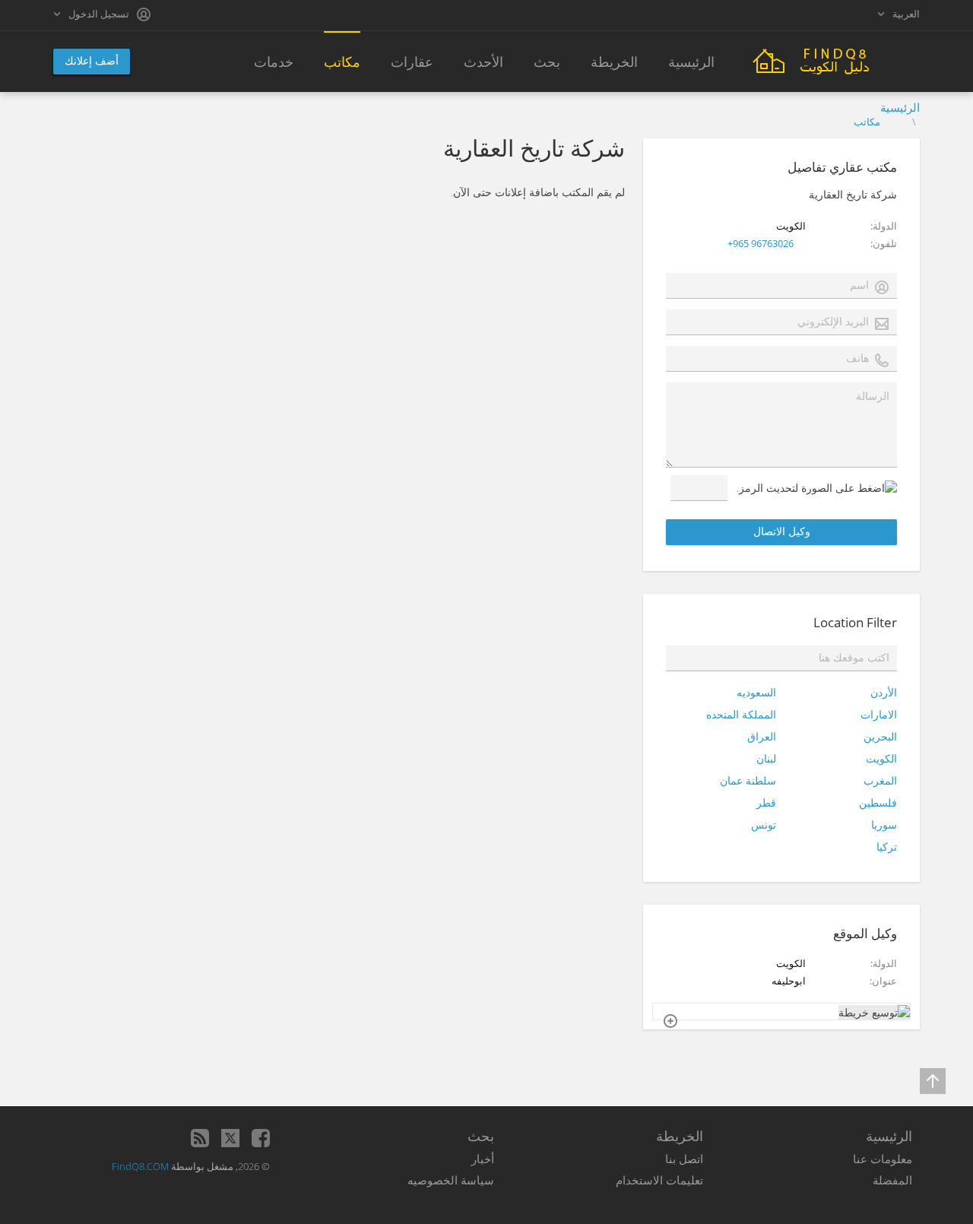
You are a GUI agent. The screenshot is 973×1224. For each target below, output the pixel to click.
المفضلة (892, 1180)
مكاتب (867, 121)
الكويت (881, 758)
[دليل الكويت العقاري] (836, 59)
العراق (761, 736)
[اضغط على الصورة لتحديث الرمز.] (817, 487)
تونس (763, 824)
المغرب (880, 780)
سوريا (884, 824)
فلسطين (878, 802)
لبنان (766, 758)
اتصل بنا (684, 1158)
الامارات (878, 714)
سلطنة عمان (748, 780)
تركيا (886, 846)
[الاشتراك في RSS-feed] (200, 1138)
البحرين (880, 736)
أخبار (482, 1158)
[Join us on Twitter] (230, 1138)
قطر (766, 802)
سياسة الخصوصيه (450, 1180)
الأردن (883, 692)
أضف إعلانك (92, 60)
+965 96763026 (760, 243)
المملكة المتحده (741, 714)
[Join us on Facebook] (261, 1138)
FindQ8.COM (140, 1166)
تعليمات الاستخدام (659, 1180)
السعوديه (756, 692)
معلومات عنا (882, 1158)
